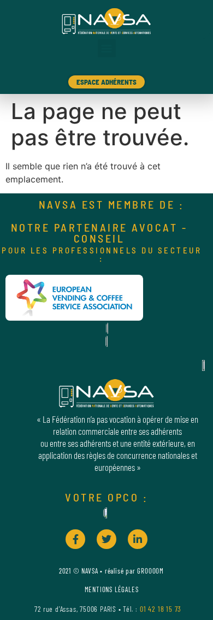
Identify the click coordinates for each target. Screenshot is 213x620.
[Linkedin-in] (137, 539)
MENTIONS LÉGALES (112, 589)
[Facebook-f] (75, 539)
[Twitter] (106, 539)
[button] (107, 48)
